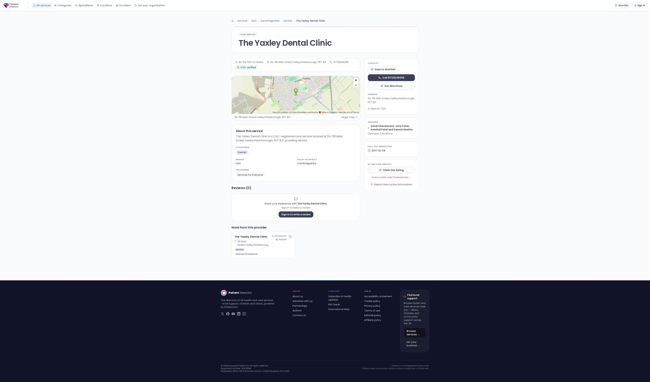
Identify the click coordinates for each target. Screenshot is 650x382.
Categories (64, 5)
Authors (297, 310)
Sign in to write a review (296, 214)
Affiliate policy (372, 320)
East (254, 21)
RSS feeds (334, 304)
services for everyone (250, 175)
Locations (106, 5)
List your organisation (151, 5)
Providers (125, 5)
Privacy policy (372, 306)
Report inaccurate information (393, 184)
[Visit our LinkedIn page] (238, 313)
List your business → (413, 343)
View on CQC (378, 108)
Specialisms (86, 5)
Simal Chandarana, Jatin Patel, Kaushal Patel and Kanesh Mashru (392, 127)
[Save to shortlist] (290, 236)
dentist (242, 152)
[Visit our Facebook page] (228, 313)
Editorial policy (372, 315)
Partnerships (299, 306)
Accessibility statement (378, 296)
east (238, 163)
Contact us (299, 315)
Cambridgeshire (270, 21)
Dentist (288, 21)
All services (43, 5)
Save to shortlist (385, 69)
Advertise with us (302, 301)
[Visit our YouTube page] (233, 313)
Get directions (393, 86)
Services (242, 21)
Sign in (641, 5)
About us (297, 296)
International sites (339, 309)
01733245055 (341, 62)
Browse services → (413, 332)
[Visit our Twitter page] (222, 313)
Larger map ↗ (349, 117)
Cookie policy (372, 301)
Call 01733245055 (393, 77)
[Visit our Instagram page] (244, 313)
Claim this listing (393, 170)
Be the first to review (251, 62)
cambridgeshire (306, 163)
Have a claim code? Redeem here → (391, 177)
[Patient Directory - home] (15, 5)
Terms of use (372, 310)
